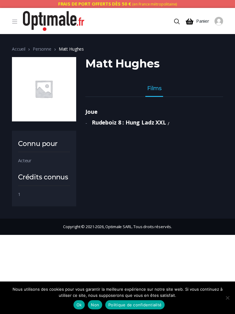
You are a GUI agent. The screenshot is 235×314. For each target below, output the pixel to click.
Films (154, 89)
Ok (79, 304)
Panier (202, 21)
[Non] (227, 298)
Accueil (18, 49)
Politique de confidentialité (135, 304)
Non (95, 304)
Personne (42, 49)
